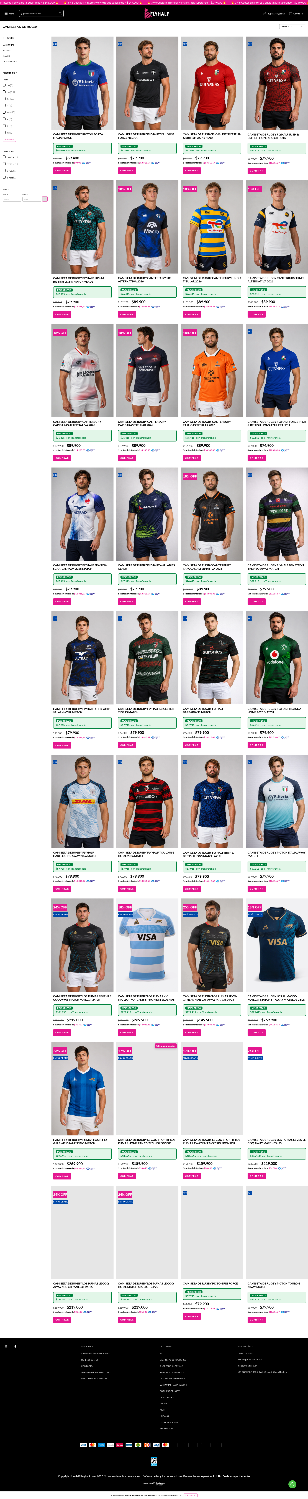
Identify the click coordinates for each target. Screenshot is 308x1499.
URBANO (164, 1416)
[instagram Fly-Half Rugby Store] (6, 1346)
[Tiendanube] (154, 1484)
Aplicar (45, 199)
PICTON (7, 50)
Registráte (280, 13)
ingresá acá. (208, 1476)
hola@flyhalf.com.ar (247, 1365)
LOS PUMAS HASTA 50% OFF (173, 1384)
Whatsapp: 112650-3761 (250, 1359)
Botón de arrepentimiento (234, 1476)
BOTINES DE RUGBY (170, 1391)
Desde (5, 194)
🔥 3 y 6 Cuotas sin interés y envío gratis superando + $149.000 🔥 (92, 2)
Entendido (191, 1495)
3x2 (161, 1353)
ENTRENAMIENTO (169, 1422)
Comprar (62, 170)
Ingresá (271, 13)
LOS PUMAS (8, 45)
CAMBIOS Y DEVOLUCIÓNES (95, 1353)
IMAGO (6, 56)
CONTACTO (87, 1366)
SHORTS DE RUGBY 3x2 (171, 1366)
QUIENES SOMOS (89, 1359)
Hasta (25, 194)
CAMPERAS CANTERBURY (173, 1378)
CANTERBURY (10, 61)
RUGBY (10, 38)
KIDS (162, 1409)
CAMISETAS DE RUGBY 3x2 (173, 1359)
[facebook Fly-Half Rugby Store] (15, 1346)
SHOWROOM (166, 1428)
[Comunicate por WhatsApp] (292, 1484)
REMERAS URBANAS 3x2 (172, 1372)
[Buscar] (60, 13)
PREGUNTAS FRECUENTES (94, 1378)
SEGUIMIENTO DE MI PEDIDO (96, 1372)
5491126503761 (246, 1353)
